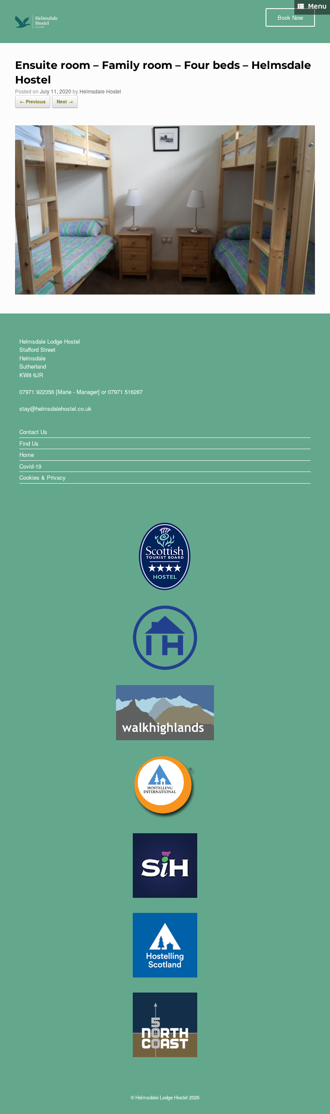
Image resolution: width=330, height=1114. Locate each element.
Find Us (29, 443)
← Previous (33, 101)
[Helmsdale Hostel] (36, 21)
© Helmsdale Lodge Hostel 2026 (165, 1097)
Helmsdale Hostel (100, 91)
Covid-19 (30, 466)
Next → (65, 101)
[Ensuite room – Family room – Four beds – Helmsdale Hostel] (165, 291)
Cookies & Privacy (42, 477)
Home (26, 454)
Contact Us (33, 432)
